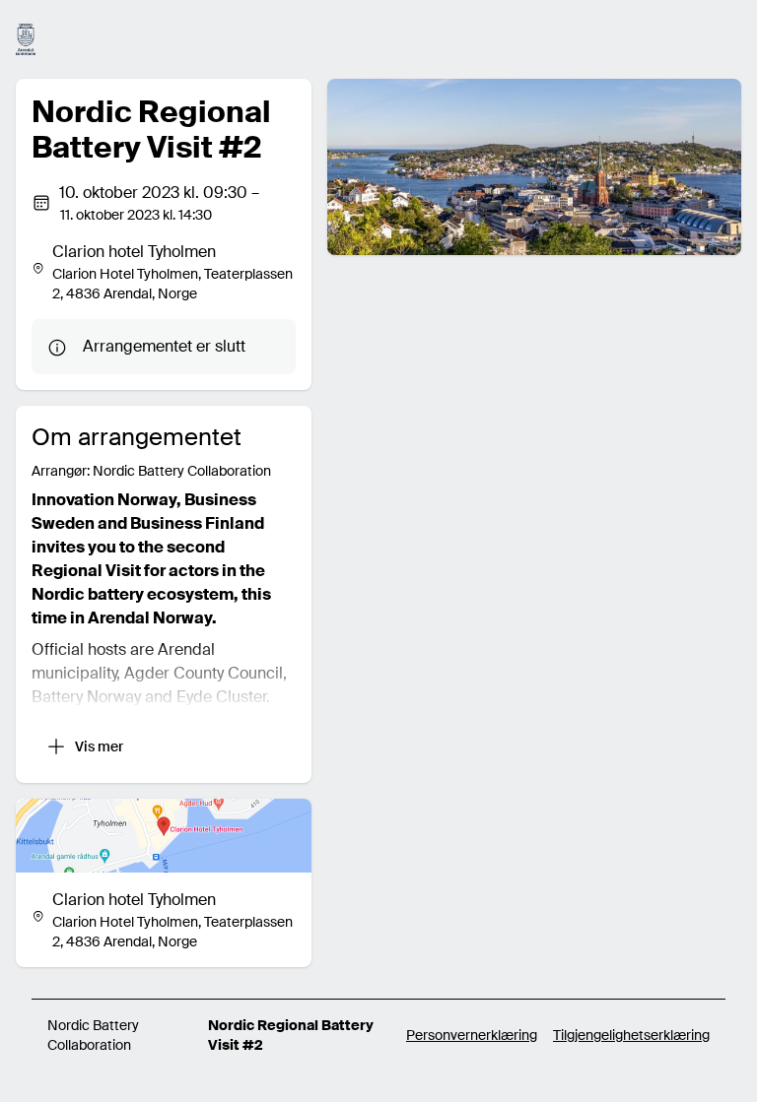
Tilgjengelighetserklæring (631, 1035)
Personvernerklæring (471, 1035)
